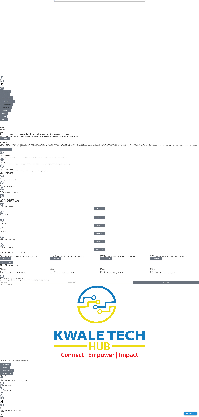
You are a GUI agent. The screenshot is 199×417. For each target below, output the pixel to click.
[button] (5, 94)
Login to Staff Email (190, 413)
